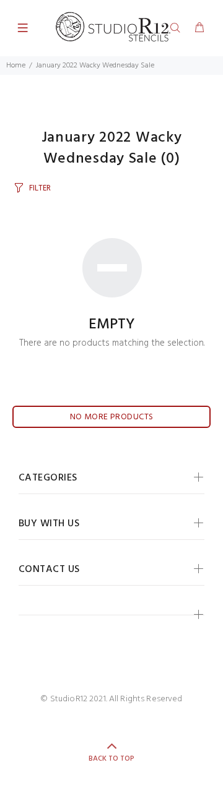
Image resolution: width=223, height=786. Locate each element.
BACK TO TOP (111, 759)
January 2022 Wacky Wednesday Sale (95, 65)
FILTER (40, 188)
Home (15, 65)
